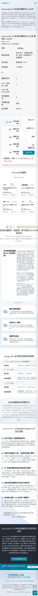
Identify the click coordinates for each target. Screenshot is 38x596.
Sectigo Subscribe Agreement (24, 392)
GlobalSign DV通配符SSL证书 (10, 205)
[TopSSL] (6, 3)
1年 (10, 152)
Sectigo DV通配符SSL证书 (27, 188)
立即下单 (29, 152)
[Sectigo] (25, 185)
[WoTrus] (24, 202)
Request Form (34, 392)
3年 (10, 137)
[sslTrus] (6, 185)
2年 (10, 145)
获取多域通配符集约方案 (19, 559)
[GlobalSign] (6, 202)
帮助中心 (14, 517)
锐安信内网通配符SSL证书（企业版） (9, 188)
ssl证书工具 (24, 415)
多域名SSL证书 (26, 260)
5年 (10, 122)
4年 (10, 130)
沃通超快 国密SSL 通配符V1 (27, 205)
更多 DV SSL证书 (19, 177)
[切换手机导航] (35, 3)
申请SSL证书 (32, 567)
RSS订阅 (20, 581)
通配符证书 (18, 239)
